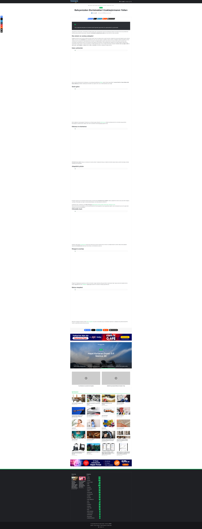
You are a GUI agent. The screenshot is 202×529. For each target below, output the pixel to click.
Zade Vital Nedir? (105, 415)
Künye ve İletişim (97, 525)
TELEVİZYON (89, 492)
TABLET (88, 490)
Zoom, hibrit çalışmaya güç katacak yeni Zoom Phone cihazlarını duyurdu (78, 452)
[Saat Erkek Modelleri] (123, 398)
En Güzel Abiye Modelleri (91, 428)
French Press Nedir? (90, 439)
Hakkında (91, 525)
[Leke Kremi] (78, 423)
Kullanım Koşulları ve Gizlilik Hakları (106, 525)
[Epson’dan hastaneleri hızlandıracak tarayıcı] (93, 398)
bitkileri (101, 82)
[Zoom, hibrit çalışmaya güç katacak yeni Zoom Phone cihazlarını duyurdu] (78, 447)
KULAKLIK (89, 497)
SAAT (88, 501)
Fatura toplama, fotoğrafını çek (77, 403)
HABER (88, 477)
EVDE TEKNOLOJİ (90, 499)
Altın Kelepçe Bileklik (120, 428)
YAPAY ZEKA (89, 507)
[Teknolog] (74, 1)
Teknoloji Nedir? (75, 439)
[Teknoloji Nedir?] (78, 435)
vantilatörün (84, 284)
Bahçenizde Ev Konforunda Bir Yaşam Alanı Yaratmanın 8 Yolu (103, 204)
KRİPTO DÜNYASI (90, 511)
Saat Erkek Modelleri (120, 403)
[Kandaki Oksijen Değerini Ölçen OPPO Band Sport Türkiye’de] (78, 411)
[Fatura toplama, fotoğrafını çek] (78, 398)
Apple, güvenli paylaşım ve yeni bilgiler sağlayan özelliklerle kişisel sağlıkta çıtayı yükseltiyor (108, 452)
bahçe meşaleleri (90, 321)
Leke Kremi (74, 428)
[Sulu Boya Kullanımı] (123, 411)
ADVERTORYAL (89, 514)
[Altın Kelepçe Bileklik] (123, 423)
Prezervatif (104, 428)
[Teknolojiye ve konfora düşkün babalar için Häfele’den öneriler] (123, 435)
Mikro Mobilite (89, 516)
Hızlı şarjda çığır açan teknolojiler (93, 415)
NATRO (110, 523)
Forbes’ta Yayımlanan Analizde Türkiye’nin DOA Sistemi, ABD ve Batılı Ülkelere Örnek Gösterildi (75, 484)
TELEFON (89, 487)
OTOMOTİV (89, 504)
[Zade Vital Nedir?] (108, 411)
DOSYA (88, 502)
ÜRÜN (94, 5)
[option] (101, 355)
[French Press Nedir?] (93, 435)
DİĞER (96, 5)
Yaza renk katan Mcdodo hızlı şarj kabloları (101, 354)
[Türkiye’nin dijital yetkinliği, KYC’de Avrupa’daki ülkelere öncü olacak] (108, 435)
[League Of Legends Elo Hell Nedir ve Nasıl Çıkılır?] (93, 447)
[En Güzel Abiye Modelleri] (93, 423)
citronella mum (83, 244)
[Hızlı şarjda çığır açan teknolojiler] (93, 411)
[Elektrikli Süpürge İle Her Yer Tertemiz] (108, 398)
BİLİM (88, 509)
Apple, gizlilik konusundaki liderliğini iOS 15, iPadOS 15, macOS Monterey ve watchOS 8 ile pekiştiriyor (123, 452)
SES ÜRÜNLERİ (90, 494)
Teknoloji (88, 480)
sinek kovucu (102, 122)
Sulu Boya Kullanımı (120, 415)
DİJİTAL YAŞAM (90, 482)
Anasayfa (90, 5)
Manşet (88, 478)
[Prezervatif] (108, 423)
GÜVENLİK (89, 506)
